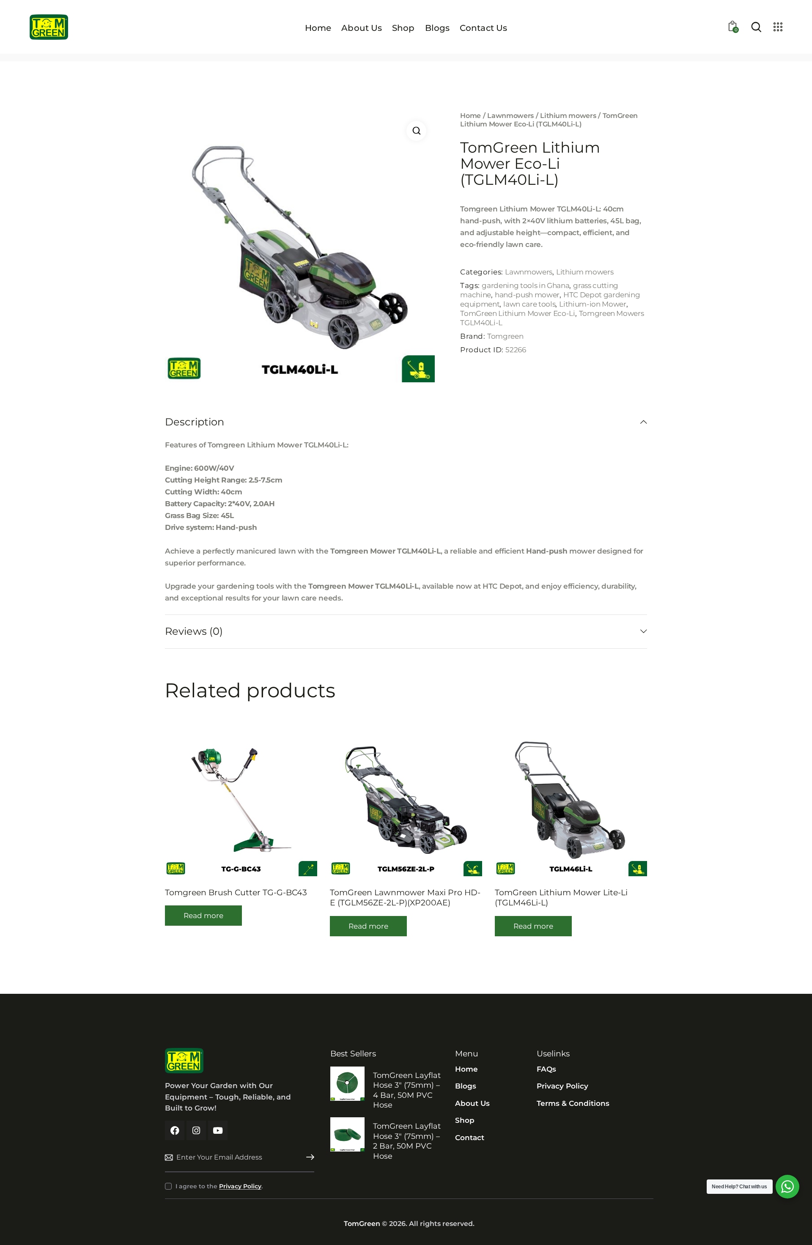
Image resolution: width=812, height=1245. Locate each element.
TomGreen (362, 1224)
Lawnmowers (510, 116)
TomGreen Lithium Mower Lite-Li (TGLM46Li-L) (561, 898)
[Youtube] (218, 1130)
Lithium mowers (568, 116)
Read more (203, 915)
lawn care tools (529, 304)
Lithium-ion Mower (592, 304)
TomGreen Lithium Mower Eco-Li (517, 313)
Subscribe (308, 1157)
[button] (416, 131)
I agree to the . (219, 1186)
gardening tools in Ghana (525, 285)
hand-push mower (527, 295)
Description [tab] (194, 422)
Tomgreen (505, 336)
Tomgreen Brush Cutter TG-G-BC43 (236, 892)
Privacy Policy (240, 1186)
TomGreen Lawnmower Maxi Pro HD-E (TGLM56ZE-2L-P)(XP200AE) (405, 898)
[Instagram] (196, 1130)
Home (470, 116)
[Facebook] (174, 1130)
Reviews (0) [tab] (194, 631)
